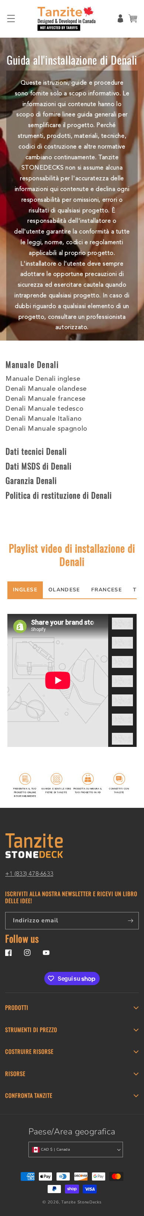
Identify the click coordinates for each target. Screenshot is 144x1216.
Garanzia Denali (31, 480)
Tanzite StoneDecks (81, 1202)
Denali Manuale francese (46, 399)
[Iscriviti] (130, 920)
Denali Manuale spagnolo (47, 429)
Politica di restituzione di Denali (59, 495)
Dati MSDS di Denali (39, 466)
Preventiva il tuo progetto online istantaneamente (24, 792)
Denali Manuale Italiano (44, 419)
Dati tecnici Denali (36, 451)
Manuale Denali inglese (43, 379)
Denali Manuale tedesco (44, 409)
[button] (11, 18)
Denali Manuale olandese (46, 389)
